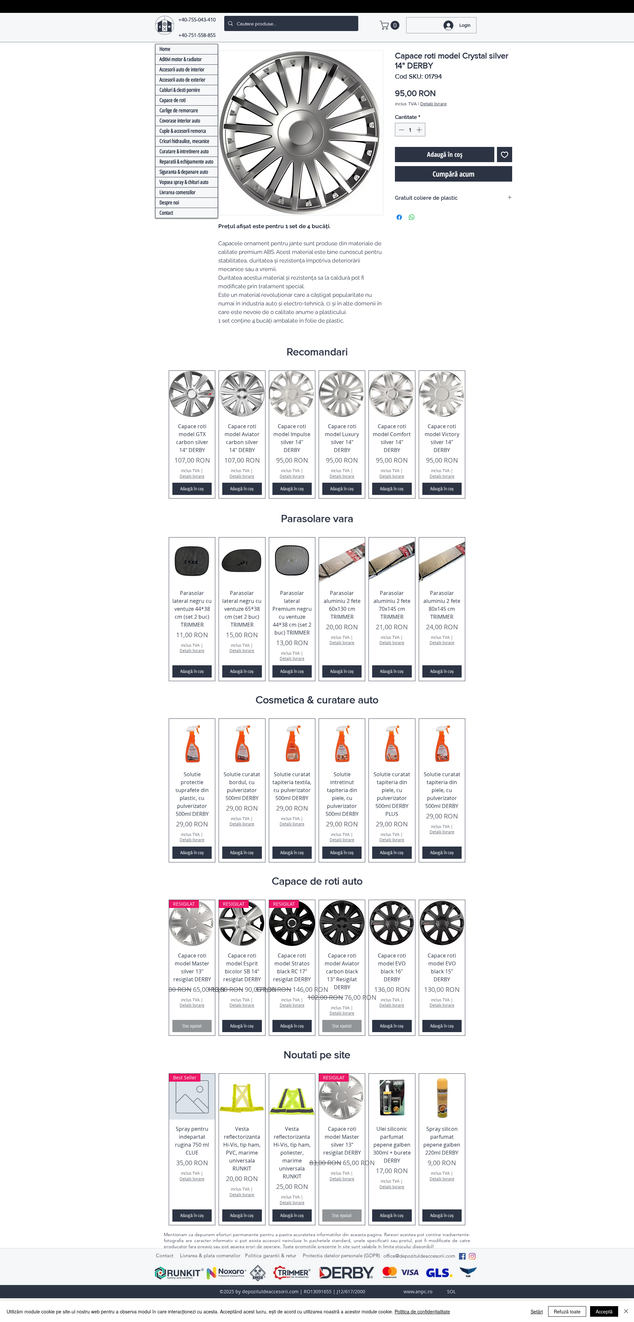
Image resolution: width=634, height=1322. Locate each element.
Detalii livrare (433, 103)
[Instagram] (472, 1256)
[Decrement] (401, 129)
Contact (166, 213)
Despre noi (169, 202)
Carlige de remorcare (178, 110)
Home (164, 49)
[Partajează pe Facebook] (399, 217)
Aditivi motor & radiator (180, 59)
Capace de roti (172, 100)
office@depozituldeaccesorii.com (419, 1256)
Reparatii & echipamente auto (186, 161)
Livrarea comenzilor (177, 192)
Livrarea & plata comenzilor (210, 1255)
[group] (317, 434)
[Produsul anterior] (159, 434)
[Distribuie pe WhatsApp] (412, 217)
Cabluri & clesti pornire (179, 90)
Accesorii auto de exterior (182, 80)
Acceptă (604, 1311)
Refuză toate (567, 1311)
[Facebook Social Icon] (462, 1256)
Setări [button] (537, 1311)
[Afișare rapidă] (192, 394)
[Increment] (420, 129)
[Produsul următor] (475, 434)
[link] (391, 25)
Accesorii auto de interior (181, 69)
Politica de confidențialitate (422, 1311)
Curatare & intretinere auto (184, 151)
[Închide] (626, 1311)
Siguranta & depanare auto (183, 172)
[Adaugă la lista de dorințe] (504, 154)
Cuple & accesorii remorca (182, 131)
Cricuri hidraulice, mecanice (184, 141)
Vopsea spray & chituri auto (183, 182)
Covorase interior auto (179, 121)
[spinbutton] (410, 129)
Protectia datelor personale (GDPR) (341, 1255)
